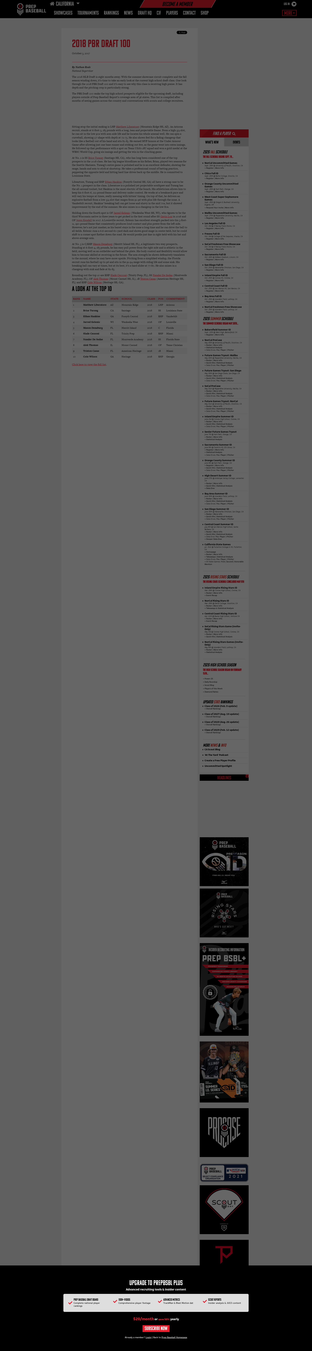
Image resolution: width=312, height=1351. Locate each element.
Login (148, 1337)
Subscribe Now (156, 1328)
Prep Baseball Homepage (174, 1337)
